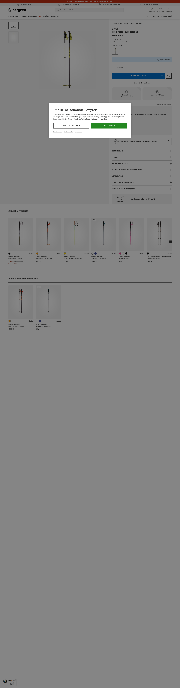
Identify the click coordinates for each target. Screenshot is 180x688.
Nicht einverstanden (71, 126)
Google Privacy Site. (100, 119)
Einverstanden (109, 126)
